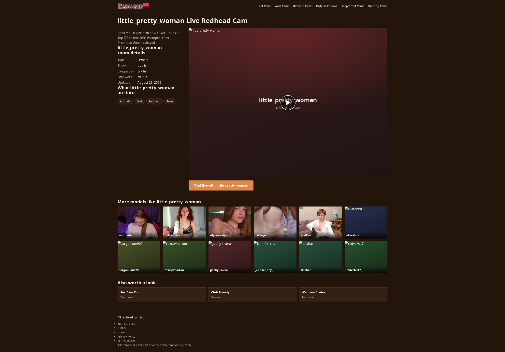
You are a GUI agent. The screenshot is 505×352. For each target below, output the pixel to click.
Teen (170, 101)
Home (121, 332)
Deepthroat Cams (352, 6)
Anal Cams (282, 6)
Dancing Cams (377, 6)
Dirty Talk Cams (326, 6)
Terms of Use (126, 341)
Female (142, 60)
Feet (139, 101)
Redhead (154, 101)
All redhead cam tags (132, 317)
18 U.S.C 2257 (126, 324)
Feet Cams (264, 6)
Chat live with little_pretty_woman (221, 185)
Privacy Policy (126, 336)
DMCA (122, 328)
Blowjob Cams (302, 6)
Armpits (125, 101)
